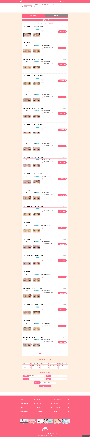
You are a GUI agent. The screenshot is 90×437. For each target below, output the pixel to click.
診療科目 (25, 375)
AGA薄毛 (52, 4)
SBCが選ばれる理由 (57, 407)
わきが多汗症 (43, 365)
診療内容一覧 (25, 6)
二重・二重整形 (30, 6)
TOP (28, 4)
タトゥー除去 (52, 365)
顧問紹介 (21, 415)
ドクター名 (26, 379)
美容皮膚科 (36, 4)
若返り (42, 363)
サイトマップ (35, 433)
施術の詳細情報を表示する (85, 435)
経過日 (48, 379)
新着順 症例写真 (56, 15)
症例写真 (38, 407)
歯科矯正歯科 (44, 4)
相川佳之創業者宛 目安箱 (24, 411)
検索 (45, 386)
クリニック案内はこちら (58, 399)
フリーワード (37, 382)
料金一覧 (38, 399)
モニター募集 (22, 407)
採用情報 (55, 411)
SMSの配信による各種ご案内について (51, 433)
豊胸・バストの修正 (35, 363)
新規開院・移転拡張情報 (24, 403)
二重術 (51, 363)
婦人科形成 (61, 365)
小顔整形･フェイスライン (35, 365)
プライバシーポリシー (41, 433)
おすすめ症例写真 (33, 15)
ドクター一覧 (56, 403)
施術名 (48, 375)
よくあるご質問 (39, 411)
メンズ (61, 4)
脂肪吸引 (24, 363)
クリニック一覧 (39, 403)
